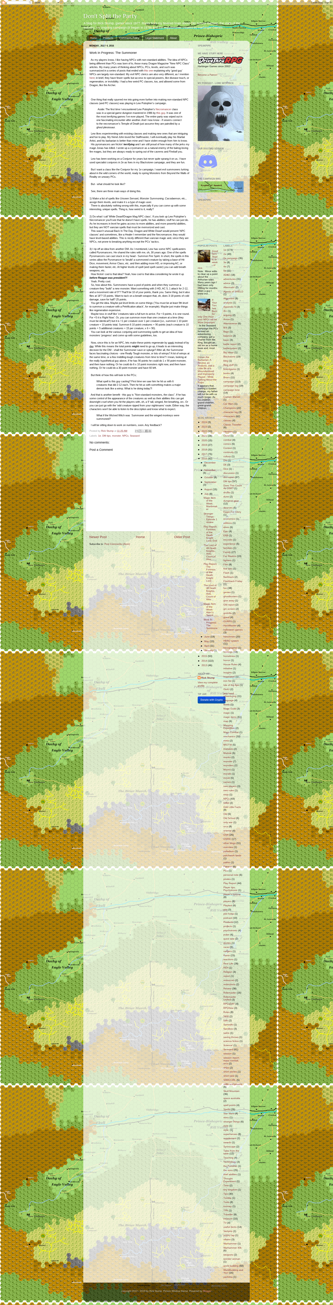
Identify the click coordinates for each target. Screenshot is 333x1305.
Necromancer (163, 109)
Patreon (227, 866)
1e (99, 435)
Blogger (207, 1291)
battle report (230, 344)
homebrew (229, 656)
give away (228, 600)
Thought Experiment (229, 1180)
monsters (228, 765)
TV (225, 1223)
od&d (226, 803)
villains (227, 1239)
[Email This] (136, 431)
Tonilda (227, 1198)
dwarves (228, 507)
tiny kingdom (230, 1189)
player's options (232, 894)
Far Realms (229, 556)
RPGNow (228, 1008)
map (225, 721)
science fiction (231, 1041)
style (225, 1126)
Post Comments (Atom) (117, 544)
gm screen (229, 609)
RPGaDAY (229, 1004)
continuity (228, 452)
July (206, 494)
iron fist (227, 681)
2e (224, 254)
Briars (226, 377)
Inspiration (229, 676)
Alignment (228, 298)
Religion (227, 972)
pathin (226, 862)
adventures (229, 279)
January (209, 650)
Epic (225, 531)
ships (226, 1067)
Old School (229, 818)
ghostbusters (230, 596)
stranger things (231, 1121)
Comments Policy (129, 37)
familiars (228, 548)
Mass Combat (231, 732)
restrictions (229, 984)
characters (229, 416)
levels (226, 704)
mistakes (228, 749)
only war (228, 822)
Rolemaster (229, 992)
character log (230, 412)
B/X (225, 327)
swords (227, 1142)
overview (228, 847)
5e (224, 270)
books (226, 373)
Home (93, 37)
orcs (225, 826)
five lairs (227, 568)
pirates (227, 879)
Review (227, 988)
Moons (227, 769)
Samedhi (228, 1024)
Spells (226, 1109)
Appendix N (229, 307)
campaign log (230, 386)
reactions (228, 959)
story (226, 1117)
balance (227, 336)
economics (229, 519)
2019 (205, 445)
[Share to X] (143, 431)
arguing (227, 315)
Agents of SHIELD (233, 291)
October (209, 477)
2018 (205, 449)
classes (227, 420)
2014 (205, 661)
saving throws (230, 1037)
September (210, 482)
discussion (229, 473)
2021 (205, 436)
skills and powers (232, 1084)
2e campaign (230, 258)
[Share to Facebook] (146, 431)
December (210, 462)
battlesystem (230, 348)
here (92, 78)
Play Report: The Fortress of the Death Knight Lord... (210, 572)
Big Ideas (228, 352)
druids (226, 492)
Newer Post (98, 537)
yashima (228, 1277)
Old (225, 814)
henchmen (229, 636)
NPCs (125, 435)
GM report (229, 604)
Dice (225, 469)
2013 (205, 665)
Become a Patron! (207, 75)
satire (226, 1033)
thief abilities (230, 1174)
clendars (228, 431)
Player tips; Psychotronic (230, 889)
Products (108, 37)
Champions (229, 408)
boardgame (229, 369)
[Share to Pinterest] (150, 431)
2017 (205, 454)
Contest (227, 448)
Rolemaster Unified (229, 998)
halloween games (233, 629)
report (226, 976)
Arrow (226, 319)
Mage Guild (229, 708)
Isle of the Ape (231, 685)
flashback (228, 577)
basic (226, 340)
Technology (229, 1162)
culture (227, 456)
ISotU (226, 689)
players (227, 901)
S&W (226, 1016)
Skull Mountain (231, 1091)
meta (226, 740)
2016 (205, 458)
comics (227, 444)
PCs (225, 870)
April (207, 646)
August (208, 489)
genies (227, 592)
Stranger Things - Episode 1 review (210, 517)
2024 (205, 422)
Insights (227, 672)
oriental (227, 830)
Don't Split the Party (110, 15)
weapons (228, 1254)
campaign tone (231, 390)
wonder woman (231, 1259)
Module (227, 753)
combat (227, 440)
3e (224, 262)
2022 (205, 431)
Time (226, 1185)
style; (226, 1130)
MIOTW (227, 745)
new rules (228, 790)
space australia (231, 1098)
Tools (226, 1202)
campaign (228, 381)
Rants (226, 955)
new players (230, 786)
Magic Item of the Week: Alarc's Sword (210, 609)
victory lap (228, 1235)
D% (225, 460)
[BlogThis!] (140, 431)
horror (226, 660)
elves (226, 527)
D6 (225, 464)
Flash (226, 573)
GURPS (227, 621)
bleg (225, 361)
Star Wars (228, 1113)
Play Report (229, 883)
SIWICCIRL (229, 1080)
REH (225, 967)
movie (226, 778)
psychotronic (230, 930)
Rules (226, 1012)
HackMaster (230, 625)
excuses (227, 539)
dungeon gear (231, 501)
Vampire (227, 1231)
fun (225, 588)
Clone (226, 435)
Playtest (227, 905)
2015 (205, 656)
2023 (205, 426)
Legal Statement (155, 37)
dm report (228, 477)
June (207, 636)
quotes (227, 943)
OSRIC (227, 839)
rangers (227, 951)
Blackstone (229, 356)
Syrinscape (229, 1146)
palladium (228, 851)
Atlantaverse (230, 323)
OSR (226, 835)
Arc (225, 311)
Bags (226, 331)
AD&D (226, 275)
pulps (226, 934)
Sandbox (228, 1029)
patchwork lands (232, 855)
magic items (230, 717)
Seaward (135, 435)
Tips (225, 1194)
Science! (228, 1045)
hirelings (228, 652)
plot (225, 909)
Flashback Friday (232, 581)
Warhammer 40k (232, 1248)
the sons (228, 1170)
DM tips (106, 435)
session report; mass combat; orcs (231, 1061)
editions (227, 523)
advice (226, 283)
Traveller (228, 1214)
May (207, 641)
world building (230, 1266)
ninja (226, 794)
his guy (161, 113)
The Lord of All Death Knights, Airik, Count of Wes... (210, 552)
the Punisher (230, 1166)
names (227, 782)
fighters (227, 560)
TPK (225, 1210)
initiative (227, 668)
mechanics (229, 736)
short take (228, 1076)
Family (227, 552)
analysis (227, 302)
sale (225, 1020)
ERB (225, 535)
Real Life (228, 963)
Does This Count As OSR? (232, 487)
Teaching (228, 1157)
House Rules (230, 664)
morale (227, 773)
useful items (230, 1227)
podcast (227, 918)
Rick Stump (208, 678)
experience (229, 544)
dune (226, 496)
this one (148, 70)
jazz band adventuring (229, 695)
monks (227, 757)
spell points (229, 1105)
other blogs (229, 843)
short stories (230, 1071)
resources (228, 980)
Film (225, 564)
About (173, 37)
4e (224, 266)
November (210, 470)
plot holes (228, 914)
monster (116, 435)
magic (226, 713)
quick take (228, 938)
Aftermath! (229, 287)
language (228, 700)
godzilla (227, 613)
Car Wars (228, 404)
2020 (205, 440)
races (226, 947)
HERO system (231, 641)
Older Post (182, 537)
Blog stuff (228, 365)
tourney (227, 1206)
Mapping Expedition (229, 726)
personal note (230, 875)
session (227, 1053)
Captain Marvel (231, 397)
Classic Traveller (232, 424)
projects (227, 926)
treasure (228, 1218)
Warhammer (230, 1243)
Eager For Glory (232, 512)
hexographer (230, 648)
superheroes (230, 1134)
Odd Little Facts (232, 807)
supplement (229, 1138)
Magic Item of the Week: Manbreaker (210, 503)
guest (226, 617)
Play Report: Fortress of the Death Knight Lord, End (210, 533)
